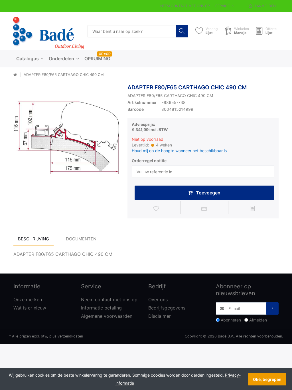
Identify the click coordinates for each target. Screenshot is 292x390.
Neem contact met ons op (185, 6)
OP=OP (105, 54)
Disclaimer (159, 316)
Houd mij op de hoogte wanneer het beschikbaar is (179, 150)
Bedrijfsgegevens (166, 308)
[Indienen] (272, 308)
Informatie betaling (101, 308)
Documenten (81, 239)
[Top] (15, 75)
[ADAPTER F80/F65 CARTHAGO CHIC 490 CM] (66, 137)
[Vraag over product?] (204, 208)
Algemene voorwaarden (106, 316)
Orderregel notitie (149, 160)
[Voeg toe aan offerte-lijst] (252, 208)
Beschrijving (33, 239)
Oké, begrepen (267, 379)
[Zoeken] (182, 31)
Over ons (158, 299)
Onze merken (27, 299)
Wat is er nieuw (29, 308)
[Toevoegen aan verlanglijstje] (156, 208)
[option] (66, 137)
